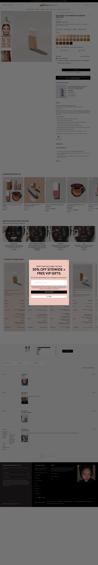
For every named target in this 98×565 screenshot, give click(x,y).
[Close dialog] (68, 261)
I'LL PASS (49, 296)
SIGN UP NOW (49, 292)
